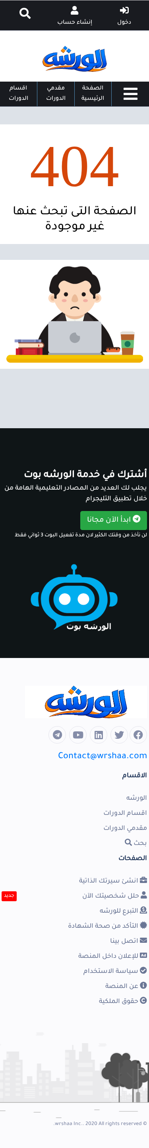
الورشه (136, 798)
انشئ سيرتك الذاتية (109, 881)
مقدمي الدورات (56, 94)
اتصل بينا (125, 941)
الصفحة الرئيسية (92, 94)
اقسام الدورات (18, 94)
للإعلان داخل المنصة (109, 956)
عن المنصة (122, 986)
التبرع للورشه (120, 911)
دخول (124, 23)
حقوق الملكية (119, 1001)
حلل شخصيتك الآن (111, 896)
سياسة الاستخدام (111, 971)
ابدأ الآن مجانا (110, 520)
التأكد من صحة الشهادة (104, 926)
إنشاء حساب (74, 23)
